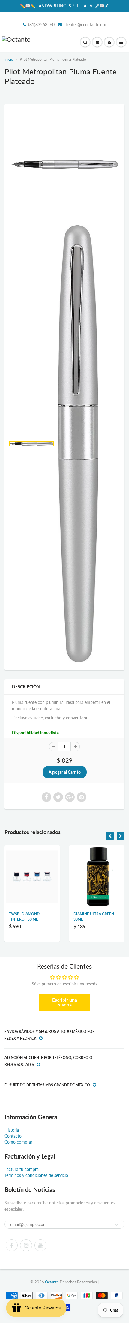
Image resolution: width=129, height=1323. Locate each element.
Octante (52, 1282)
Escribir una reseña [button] (64, 1002)
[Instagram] (26, 1245)
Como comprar (18, 1141)
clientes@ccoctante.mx (85, 24)
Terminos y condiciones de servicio (36, 1175)
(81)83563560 (41, 24)
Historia (11, 1129)
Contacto (13, 1135)
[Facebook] (12, 1245)
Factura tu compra (21, 1169)
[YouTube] (40, 1245)
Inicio (8, 59)
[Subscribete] (117, 1224)
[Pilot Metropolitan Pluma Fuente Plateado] (64, 164)
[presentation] (110, 836)
